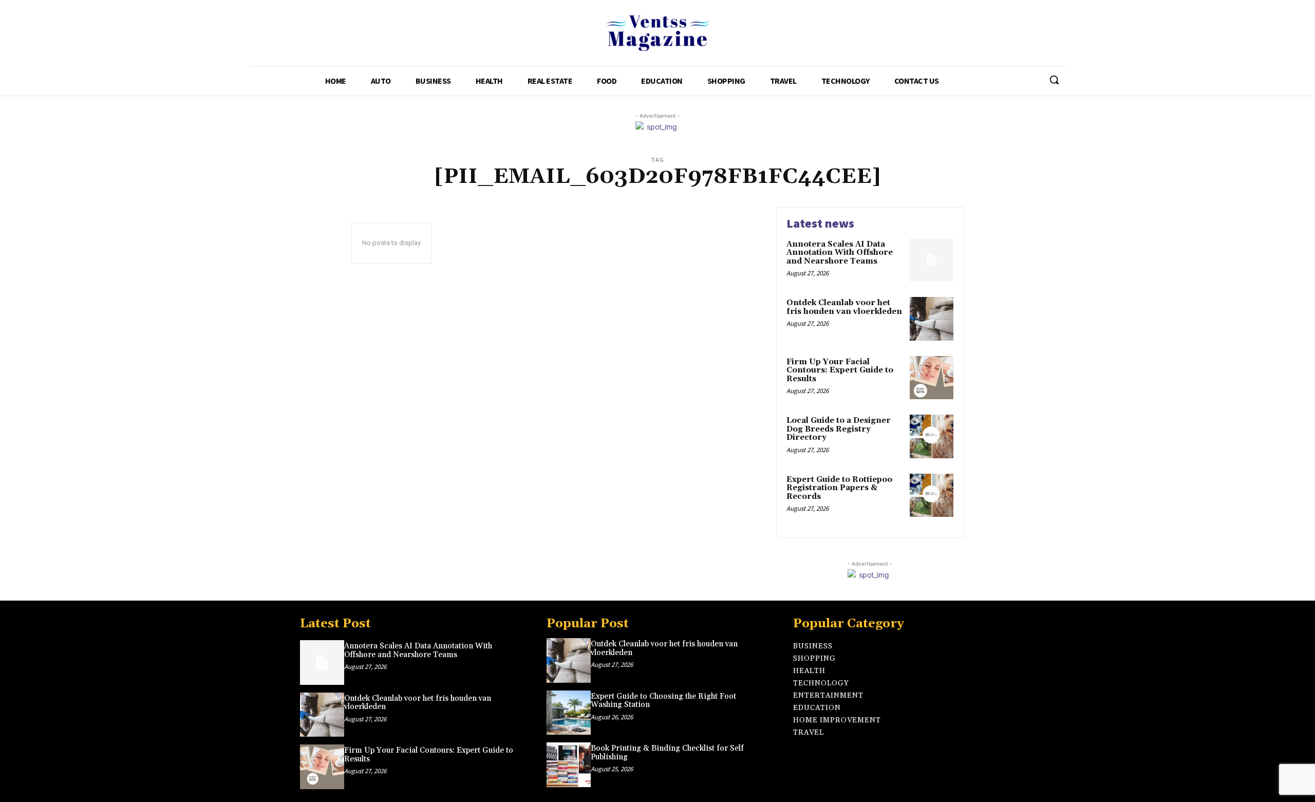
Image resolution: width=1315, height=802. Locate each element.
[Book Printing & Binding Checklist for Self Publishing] (569, 764)
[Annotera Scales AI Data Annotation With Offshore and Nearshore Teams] (931, 260)
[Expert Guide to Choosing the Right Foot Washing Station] (569, 713)
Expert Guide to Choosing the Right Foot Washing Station (663, 701)
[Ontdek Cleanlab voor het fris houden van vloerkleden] (931, 319)
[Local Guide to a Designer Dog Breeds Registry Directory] (931, 436)
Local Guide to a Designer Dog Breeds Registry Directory (838, 429)
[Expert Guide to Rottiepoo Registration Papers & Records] (931, 495)
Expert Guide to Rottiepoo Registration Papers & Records (839, 488)
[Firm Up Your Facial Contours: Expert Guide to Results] (931, 378)
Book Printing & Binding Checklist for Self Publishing (667, 752)
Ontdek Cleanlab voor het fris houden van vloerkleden (844, 307)
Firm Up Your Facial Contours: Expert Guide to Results (839, 370)
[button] (1054, 79)
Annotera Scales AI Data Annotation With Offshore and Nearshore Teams (839, 252)
